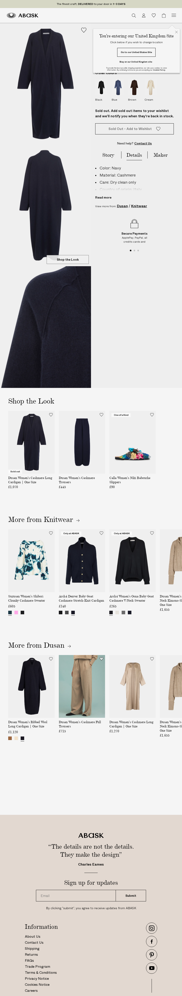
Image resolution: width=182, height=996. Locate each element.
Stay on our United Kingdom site (135, 61)
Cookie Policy (159, 70)
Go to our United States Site (136, 52)
